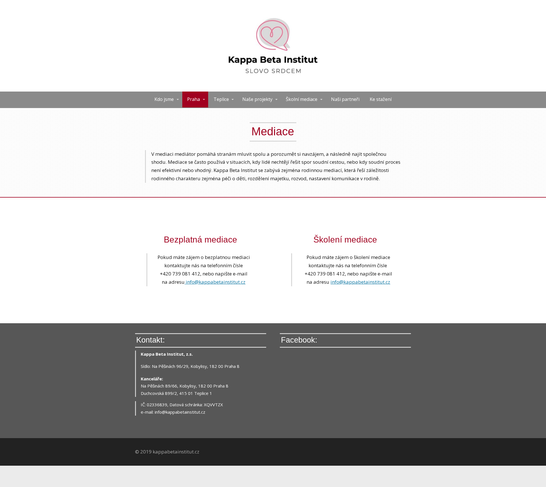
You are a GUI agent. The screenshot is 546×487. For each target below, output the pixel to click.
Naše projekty (257, 99)
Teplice (221, 99)
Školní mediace (301, 99)
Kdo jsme (164, 99)
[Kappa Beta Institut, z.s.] (273, 46)
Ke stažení (381, 99)
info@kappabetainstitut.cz (215, 282)
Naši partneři (345, 99)
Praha (193, 99)
